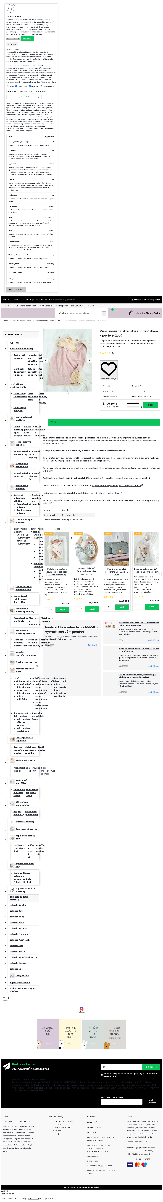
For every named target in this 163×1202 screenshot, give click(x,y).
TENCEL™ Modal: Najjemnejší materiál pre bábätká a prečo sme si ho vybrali (137, 675)
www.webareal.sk (91, 1187)
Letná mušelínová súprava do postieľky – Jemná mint (87, 571)
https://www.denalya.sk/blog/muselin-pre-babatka (116, 485)
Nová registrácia (153, 299)
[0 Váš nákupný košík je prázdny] (144, 313)
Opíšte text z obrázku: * (113, 1097)
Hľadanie (63, 313)
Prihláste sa (33, 1198)
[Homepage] (8, 306)
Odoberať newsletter (31, 1069)
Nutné (11, 86)
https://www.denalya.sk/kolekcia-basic (101, 493)
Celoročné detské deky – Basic (47, 321)
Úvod (6, 321)
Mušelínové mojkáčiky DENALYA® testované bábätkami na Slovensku (139, 623)
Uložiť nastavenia (16, 289)
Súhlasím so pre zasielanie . (131, 1075)
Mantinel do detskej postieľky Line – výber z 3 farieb (116, 572)
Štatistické (35, 86)
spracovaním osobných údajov (129, 1073)
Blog (92, 306)
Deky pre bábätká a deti (22, 321)
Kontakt (48, 306)
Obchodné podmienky (26, 306)
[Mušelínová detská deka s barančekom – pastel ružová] (67, 360)
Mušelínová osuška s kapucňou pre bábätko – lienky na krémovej (56, 572)
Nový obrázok (152, 1101)
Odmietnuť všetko (13, 39)
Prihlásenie (138, 299)
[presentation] (45, 360)
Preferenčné (22, 86)
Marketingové (48, 86)
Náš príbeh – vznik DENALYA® (70, 306)
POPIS (53, 422)
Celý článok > (93, 645)
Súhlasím (27, 39)
